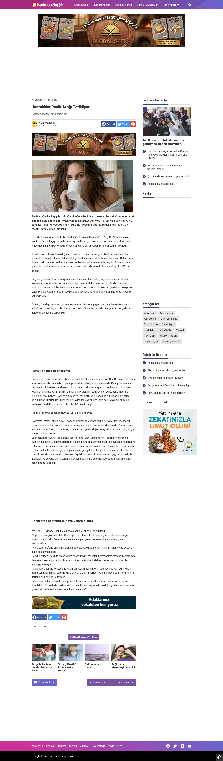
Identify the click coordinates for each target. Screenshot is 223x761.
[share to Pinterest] (133, 124)
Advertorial (150, 313)
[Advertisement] (111, 72)
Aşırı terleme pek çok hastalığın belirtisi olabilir (165, 167)
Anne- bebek (166, 313)
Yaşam (163, 336)
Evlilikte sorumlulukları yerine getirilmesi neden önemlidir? (163, 142)
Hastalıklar (149, 330)
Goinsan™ (71, 756)
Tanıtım (62, 746)
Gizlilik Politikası (78, 746)
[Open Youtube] (189, 746)
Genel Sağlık (168, 324)
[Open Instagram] (182, 746)
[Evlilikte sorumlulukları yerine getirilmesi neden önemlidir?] (167, 121)
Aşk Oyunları (150, 318)
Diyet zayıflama (169, 318)
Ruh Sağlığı (42, 626)
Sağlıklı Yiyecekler (147, 4)
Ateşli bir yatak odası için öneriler (166, 370)
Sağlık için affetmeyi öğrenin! (123, 666)
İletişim (50, 746)
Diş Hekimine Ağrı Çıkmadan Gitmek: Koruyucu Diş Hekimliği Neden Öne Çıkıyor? (168, 155)
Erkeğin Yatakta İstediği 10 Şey (165, 377)
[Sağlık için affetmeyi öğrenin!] (124, 652)
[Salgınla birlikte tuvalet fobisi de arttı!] (44, 652)
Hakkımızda (98, 746)
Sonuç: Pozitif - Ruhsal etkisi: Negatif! (68, 667)
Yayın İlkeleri (115, 746)
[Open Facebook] (168, 746)
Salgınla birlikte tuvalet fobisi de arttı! (42, 667)
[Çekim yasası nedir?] (97, 652)
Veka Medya (45, 123)
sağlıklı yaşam (151, 341)
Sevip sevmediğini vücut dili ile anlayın (169, 385)
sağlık (174, 336)
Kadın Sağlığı (81, 4)
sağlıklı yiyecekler (171, 341)
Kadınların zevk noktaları (161, 183)
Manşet (180, 330)
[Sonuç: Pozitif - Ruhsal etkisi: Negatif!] (70, 652)
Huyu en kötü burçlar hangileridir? (166, 392)
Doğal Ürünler (151, 324)
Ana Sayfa (37, 746)
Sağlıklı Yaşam (102, 4)
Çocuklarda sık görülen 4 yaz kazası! (168, 176)
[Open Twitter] (175, 746)
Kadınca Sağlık (123, 4)
